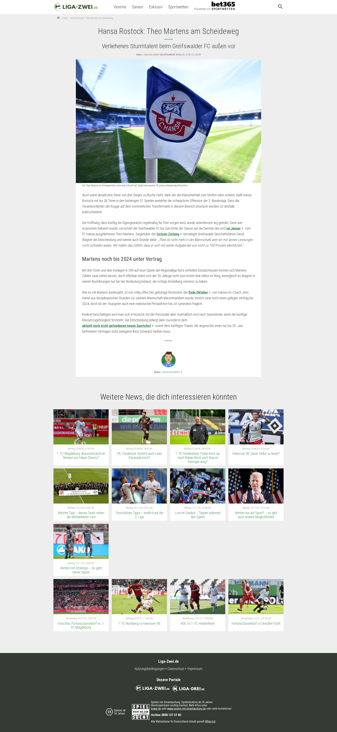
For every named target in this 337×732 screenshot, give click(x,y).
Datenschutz (176, 669)
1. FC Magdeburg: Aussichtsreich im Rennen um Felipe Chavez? (81, 455)
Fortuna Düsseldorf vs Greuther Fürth (256, 623)
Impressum (194, 669)
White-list (210, 721)
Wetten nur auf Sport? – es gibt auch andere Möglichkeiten (256, 515)
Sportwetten (178, 6)
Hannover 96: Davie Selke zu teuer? (256, 453)
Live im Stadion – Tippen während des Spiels (197, 515)
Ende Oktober (198, 292)
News (65, 18)
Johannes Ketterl (172, 372)
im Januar (233, 228)
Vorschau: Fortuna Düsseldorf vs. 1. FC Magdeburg (81, 625)
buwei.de (156, 708)
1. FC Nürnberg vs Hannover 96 (139, 623)
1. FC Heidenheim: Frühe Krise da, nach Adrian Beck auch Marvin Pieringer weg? (198, 457)
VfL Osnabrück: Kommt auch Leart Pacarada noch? (139, 455)
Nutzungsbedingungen (150, 669)
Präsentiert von (202, 9)
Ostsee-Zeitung (168, 234)
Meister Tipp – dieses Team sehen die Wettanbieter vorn (81, 515)
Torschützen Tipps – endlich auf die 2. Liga (139, 515)
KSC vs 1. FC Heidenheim (198, 623)
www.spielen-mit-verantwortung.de (186, 708)
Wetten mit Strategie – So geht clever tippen (81, 570)
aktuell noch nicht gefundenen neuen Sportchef (116, 326)
